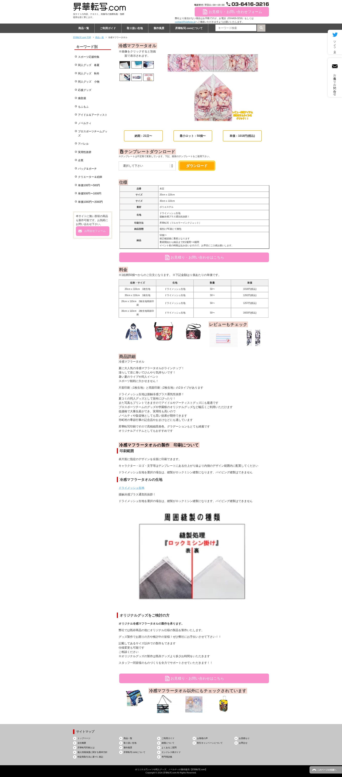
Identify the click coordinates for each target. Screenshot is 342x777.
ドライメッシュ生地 (131, 487)
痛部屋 (82, 98)
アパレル (83, 143)
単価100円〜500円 (89, 185)
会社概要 (81, 743)
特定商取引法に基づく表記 (90, 757)
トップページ (83, 738)
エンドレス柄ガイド (171, 752)
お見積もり (244, 738)
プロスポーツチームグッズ (92, 133)
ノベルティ (84, 123)
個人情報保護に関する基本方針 (92, 752)
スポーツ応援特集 (88, 56)
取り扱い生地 (135, 28)
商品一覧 (83, 28)
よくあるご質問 (169, 747)
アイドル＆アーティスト (92, 114)
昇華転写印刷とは (86, 747)
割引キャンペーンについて (210, 743)
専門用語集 (167, 757)
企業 (80, 160)
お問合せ (243, 743)
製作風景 (159, 28)
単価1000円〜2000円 (90, 201)
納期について (168, 743)
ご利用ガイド (108, 28)
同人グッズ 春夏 (88, 65)
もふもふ (83, 106)
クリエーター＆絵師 (90, 176)
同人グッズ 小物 (88, 81)
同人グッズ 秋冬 (88, 73)
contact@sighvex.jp (185, 22)
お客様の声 (202, 738)
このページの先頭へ (326, 770)
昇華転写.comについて (189, 28)
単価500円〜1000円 (89, 193)
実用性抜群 (84, 152)
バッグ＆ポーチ (87, 168)
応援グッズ (84, 89)
